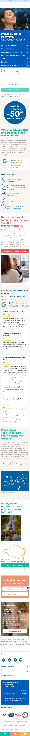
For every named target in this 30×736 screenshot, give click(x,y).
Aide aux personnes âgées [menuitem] (11, 52)
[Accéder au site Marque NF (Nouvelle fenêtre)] (4, 715)
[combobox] (15, 79)
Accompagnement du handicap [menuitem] (13, 55)
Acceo (20, 700)
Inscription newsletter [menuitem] (9, 65)
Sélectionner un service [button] (9, 79)
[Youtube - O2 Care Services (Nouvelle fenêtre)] (20, 660)
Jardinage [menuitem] (5, 59)
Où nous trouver (6, 707)
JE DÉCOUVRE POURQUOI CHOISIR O (15, 251)
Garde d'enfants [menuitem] (7, 49)
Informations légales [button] (8, 675)
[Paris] (11, 527)
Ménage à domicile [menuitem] (8, 46)
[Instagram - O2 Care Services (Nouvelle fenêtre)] (9, 660)
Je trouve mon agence (15, 565)
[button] (15, 90)
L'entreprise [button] (5, 671)
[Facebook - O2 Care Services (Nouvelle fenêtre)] (3, 660)
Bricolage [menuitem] (5, 62)
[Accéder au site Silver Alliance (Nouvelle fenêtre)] (25, 715)
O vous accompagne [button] (8, 666)
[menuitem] (5, 734)
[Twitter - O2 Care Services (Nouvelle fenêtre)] (15, 660)
